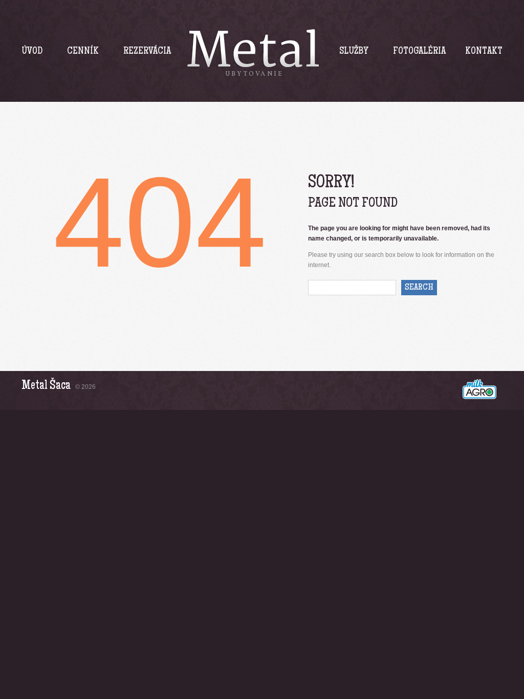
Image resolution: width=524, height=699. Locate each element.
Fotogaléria (419, 52)
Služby (353, 52)
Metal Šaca (46, 386)
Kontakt (484, 52)
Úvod (31, 52)
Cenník (83, 52)
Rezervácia (147, 52)
